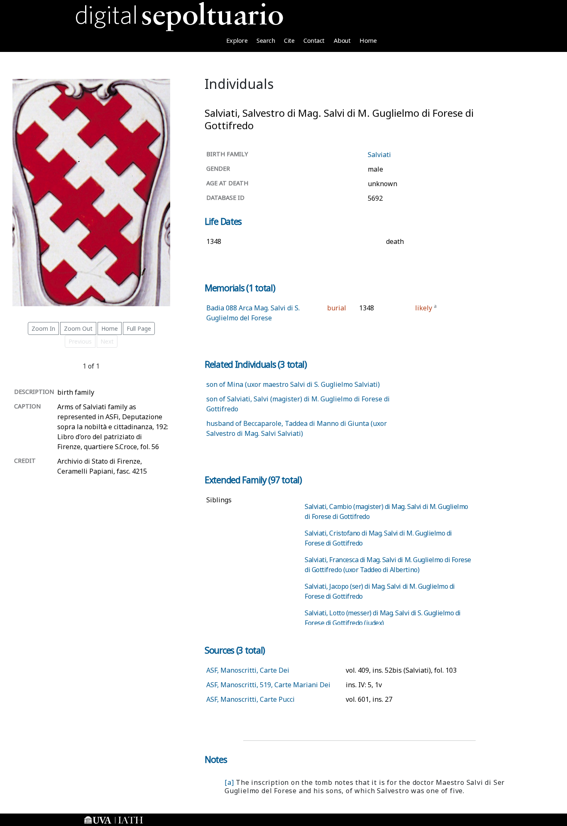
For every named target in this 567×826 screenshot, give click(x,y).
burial (336, 307)
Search (266, 40)
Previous (80, 341)
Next (107, 341)
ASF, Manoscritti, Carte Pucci (250, 699)
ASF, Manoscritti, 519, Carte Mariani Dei (268, 684)
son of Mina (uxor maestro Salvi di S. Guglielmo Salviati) (293, 384)
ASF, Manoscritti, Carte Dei (247, 670)
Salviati (379, 154)
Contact (314, 40)
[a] (229, 782)
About (342, 40)
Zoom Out (78, 328)
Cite (289, 40)
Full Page (139, 328)
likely (423, 307)
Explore (237, 40)
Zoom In (43, 328)
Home (367, 40)
